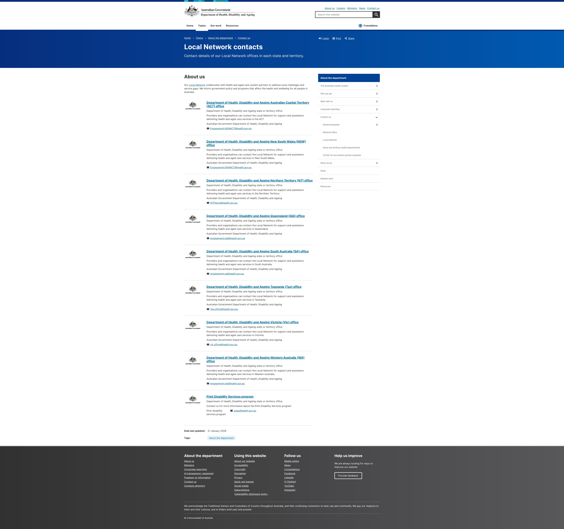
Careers (341, 8)
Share (351, 38)
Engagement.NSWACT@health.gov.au (231, 128)
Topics (202, 25)
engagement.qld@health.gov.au (227, 238)
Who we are (326, 93)
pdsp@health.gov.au (245, 410)
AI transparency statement (199, 473)
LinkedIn (289, 477)
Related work (326, 178)
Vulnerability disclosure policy (251, 494)
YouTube (289, 485)
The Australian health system (334, 86)
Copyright (239, 469)
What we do (326, 163)
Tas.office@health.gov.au (224, 309)
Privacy (238, 477)
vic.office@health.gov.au (223, 344)
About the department (220, 37)
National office (330, 132)
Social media (241, 485)
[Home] (219, 10)
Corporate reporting (330, 109)
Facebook (289, 473)
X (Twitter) (290, 481)
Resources (232, 25)
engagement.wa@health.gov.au (227, 383)
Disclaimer (240, 473)
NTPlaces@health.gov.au (223, 202)
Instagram (289, 489)
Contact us (373, 8)
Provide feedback (348, 475)
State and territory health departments (341, 147)
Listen (325, 38)
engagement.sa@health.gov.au (227, 273)
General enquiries (331, 124)
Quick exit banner (244, 481)
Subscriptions (241, 489)
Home (190, 25)
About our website (244, 461)
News (362, 8)
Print (338, 38)
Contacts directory (194, 485)
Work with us (326, 101)
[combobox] (344, 14)
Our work (215, 25)
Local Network (197, 84)
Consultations (292, 469)
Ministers (352, 8)
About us (330, 8)
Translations (370, 25)
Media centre (291, 461)
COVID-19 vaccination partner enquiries (342, 155)
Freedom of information (197, 477)
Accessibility (241, 465)
